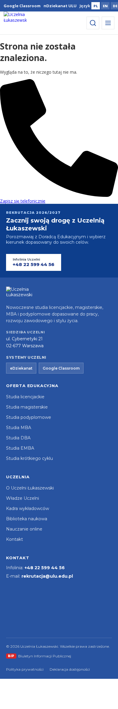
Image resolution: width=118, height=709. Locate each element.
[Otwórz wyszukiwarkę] (93, 23)
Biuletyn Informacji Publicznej (39, 656)
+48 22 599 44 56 (45, 567)
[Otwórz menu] (108, 23)
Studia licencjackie (25, 396)
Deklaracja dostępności (70, 669)
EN (105, 6)
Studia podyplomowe (28, 417)
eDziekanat (21, 368)
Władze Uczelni (22, 498)
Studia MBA (18, 427)
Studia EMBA (20, 448)
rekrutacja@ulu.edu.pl (47, 576)
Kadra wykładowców (27, 508)
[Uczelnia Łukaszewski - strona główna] (15, 22)
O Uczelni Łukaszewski (30, 488)
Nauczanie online (24, 529)
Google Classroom (22, 5)
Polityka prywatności (25, 669)
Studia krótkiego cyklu (29, 458)
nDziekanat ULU (60, 5)
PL (95, 6)
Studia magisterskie (27, 407)
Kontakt (14, 539)
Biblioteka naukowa (26, 518)
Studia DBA (18, 438)
